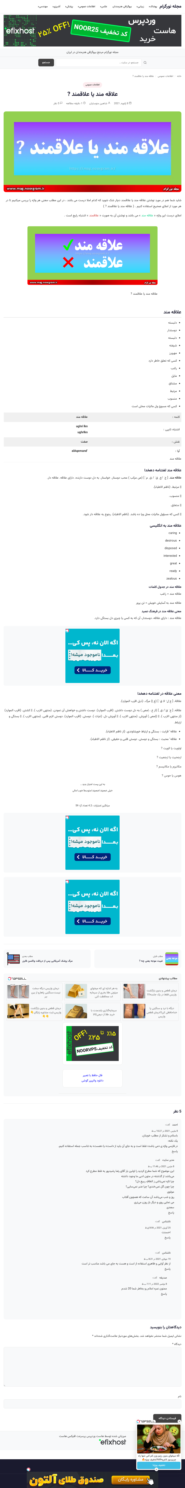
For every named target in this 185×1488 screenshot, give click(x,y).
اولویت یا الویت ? (171, 748)
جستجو (46, 63)
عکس (104, 7)
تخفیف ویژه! (159, 1465)
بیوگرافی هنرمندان (122, 7)
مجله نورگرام (170, 6)
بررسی (25, 200)
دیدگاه (176, 1344)
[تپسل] (28, 1469)
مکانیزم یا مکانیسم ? (168, 766)
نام (179, 1396)
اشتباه (82, 215)
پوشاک (153, 7)
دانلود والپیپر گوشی (92, 1081)
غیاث (98, 716)
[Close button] (179, 1421)
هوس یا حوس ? (171, 775)
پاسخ (175, 1151)
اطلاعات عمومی (87, 7)
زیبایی (141, 7)
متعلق (175, 505)
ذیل (140, 701)
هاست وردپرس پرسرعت (90, 1436)
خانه (179, 76)
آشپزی (57, 7)
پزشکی (69, 7)
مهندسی (43, 7)
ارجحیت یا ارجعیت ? (169, 757)
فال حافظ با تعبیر (92, 1075)
